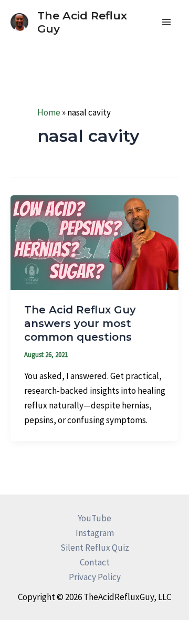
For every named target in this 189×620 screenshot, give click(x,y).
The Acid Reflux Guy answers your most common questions (80, 323)
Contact (95, 562)
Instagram (95, 533)
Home (48, 112)
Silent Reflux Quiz (94, 547)
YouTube (94, 518)
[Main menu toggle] (167, 22)
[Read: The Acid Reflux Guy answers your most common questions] (94, 241)
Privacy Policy (95, 577)
